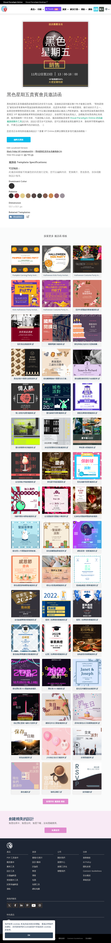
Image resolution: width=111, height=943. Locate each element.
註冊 (96, 9)
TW (28, 155)
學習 (34, 871)
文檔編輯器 (11, 875)
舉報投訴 (87, 880)
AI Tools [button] (52, 9)
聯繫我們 (61, 871)
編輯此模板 (19, 139)
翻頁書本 (10, 862)
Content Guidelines (92, 871)
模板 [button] (83, 9)
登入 (101, 9)
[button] (40, 9)
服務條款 (87, 857)
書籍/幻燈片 (37, 857)
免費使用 (55, 830)
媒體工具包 (62, 866)
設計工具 (10, 871)
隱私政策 (87, 866)
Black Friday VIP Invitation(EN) (20, 151)
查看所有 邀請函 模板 (55, 801)
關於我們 (61, 857)
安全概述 (87, 875)
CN (32, 155)
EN (25, 155)
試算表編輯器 (12, 884)
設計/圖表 (36, 862)
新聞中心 (61, 862)
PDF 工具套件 (12, 857)
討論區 (35, 866)
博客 (34, 875)
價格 (90, 9)
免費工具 (36, 884)
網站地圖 (36, 888)
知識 (34, 880)
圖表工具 (10, 866)
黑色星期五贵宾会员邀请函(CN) (48, 151)
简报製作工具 (12, 880)
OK (29, 935)
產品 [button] (33, 9)
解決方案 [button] (74, 9)
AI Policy (87, 862)
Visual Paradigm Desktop (36, 2)
